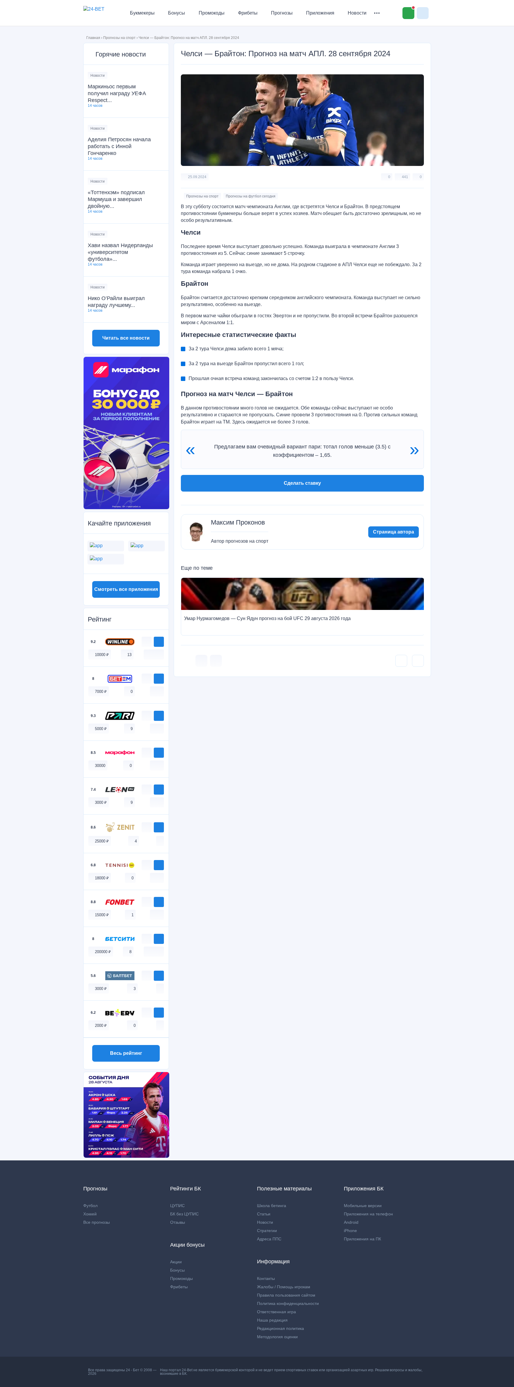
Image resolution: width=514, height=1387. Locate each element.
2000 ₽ (101, 1025)
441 (405, 177)
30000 (100, 765)
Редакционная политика (280, 1328)
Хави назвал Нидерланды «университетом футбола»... (120, 252)
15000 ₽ (102, 915)
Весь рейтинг (126, 1053)
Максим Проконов (238, 522)
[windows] (147, 654)
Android (351, 1222)
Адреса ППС (269, 1239)
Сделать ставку (302, 483)
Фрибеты (248, 12)
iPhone (350, 1230)
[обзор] (147, 642)
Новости (357, 12)
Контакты (266, 1278)
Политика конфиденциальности (288, 1303)
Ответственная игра (276, 1311)
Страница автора (393, 531)
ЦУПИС (177, 1205)
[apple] (160, 654)
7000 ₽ (101, 691)
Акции (176, 1261)
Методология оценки (277, 1336)
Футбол (90, 1205)
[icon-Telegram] (216, 661)
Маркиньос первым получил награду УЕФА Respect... (117, 93)
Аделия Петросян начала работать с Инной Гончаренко (119, 146)
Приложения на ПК (362, 1239)
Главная (93, 38)
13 (129, 654)
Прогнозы (282, 12)
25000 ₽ (102, 841)
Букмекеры (142, 12)
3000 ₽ (101, 802)
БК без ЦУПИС (184, 1214)
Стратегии (267, 1230)
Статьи (263, 1214)
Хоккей (90, 1214)
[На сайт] (159, 642)
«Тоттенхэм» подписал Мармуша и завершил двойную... (116, 199)
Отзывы (177, 1222)
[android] (154, 654)
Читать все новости (126, 338)
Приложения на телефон (368, 1214)
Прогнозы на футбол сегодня (250, 196)
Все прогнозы (96, 1222)
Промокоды (212, 12)
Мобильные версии (363, 1205)
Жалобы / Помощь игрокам (283, 1286)
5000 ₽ (101, 729)
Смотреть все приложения (126, 589)
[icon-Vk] (201, 661)
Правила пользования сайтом (286, 1295)
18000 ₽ (102, 878)
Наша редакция (272, 1320)
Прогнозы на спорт (119, 38)
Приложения (320, 12)
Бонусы (176, 12)
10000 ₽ (102, 654)
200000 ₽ (103, 952)
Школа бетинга (271, 1205)
